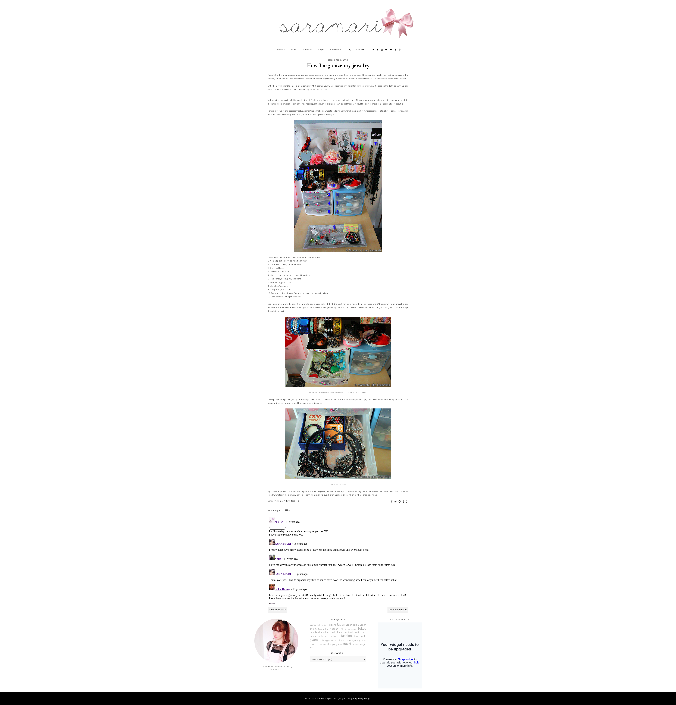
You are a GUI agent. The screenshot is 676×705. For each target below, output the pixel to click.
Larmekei (352, 629)
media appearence (327, 640)
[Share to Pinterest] (400, 501)
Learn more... (276, 669)
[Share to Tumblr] (403, 501)
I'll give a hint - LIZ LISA (316, 89)
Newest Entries (277, 609)
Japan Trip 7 (324, 629)
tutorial (356, 644)
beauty (313, 632)
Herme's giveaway (364, 85)
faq (349, 49)
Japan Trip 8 (339, 628)
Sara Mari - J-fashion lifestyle (329, 698)
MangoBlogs (364, 698)
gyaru (314, 640)
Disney (313, 625)
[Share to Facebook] (392, 501)
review (322, 644)
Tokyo (362, 628)
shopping (332, 644)
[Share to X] (395, 501)
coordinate (348, 632)
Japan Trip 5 (352, 624)
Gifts (321, 49)
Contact (307, 49)
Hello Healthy (322, 625)
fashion (295, 501)
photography (353, 640)
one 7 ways (340, 640)
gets (363, 636)
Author (281, 49)
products (314, 644)
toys (340, 644)
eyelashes (334, 636)
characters (323, 632)
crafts (358, 632)
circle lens (336, 632)
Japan (341, 624)
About (294, 49)
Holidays (331, 624)
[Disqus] (338, 560)
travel (347, 644)
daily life (285, 501)
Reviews (335, 49)
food (356, 636)
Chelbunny (316, 100)
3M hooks (297, 296)
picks (363, 640)
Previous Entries (398, 609)
